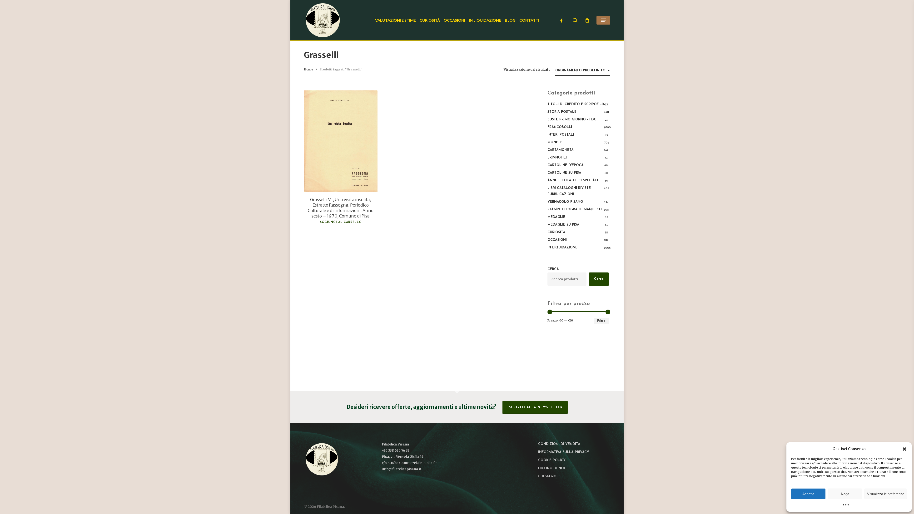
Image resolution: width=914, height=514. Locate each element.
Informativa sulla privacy (563, 452)
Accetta (808, 494)
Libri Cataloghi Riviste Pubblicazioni (569, 191)
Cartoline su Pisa (564, 173)
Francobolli (559, 127)
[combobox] (582, 71)
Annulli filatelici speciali (572, 180)
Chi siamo (547, 476)
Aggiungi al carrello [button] (341, 222)
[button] (904, 449)
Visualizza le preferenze (885, 494)
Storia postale (561, 112)
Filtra (601, 321)
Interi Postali (560, 135)
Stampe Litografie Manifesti (574, 209)
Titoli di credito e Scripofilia (576, 104)
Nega (845, 494)
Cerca (553, 269)
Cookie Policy (552, 460)
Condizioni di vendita (559, 444)
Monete (554, 142)
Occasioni (557, 240)
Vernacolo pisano (565, 202)
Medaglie (556, 217)
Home (308, 69)
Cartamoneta (560, 150)
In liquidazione (562, 247)
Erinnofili (557, 157)
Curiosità (556, 232)
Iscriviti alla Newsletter (535, 407)
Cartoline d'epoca (565, 165)
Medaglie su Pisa (563, 225)
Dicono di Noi (551, 468)
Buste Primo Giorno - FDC (571, 119)
